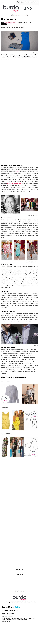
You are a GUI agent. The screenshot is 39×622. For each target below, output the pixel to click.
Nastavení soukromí (22, 619)
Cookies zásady (6, 621)
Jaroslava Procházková (14, 183)
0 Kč (36, 2)
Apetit (3, 613)
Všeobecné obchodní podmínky (10, 618)
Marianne (11, 613)
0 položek (30, 2)
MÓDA (12, 15)
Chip (9, 615)
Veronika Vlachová (9, 22)
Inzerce (11, 616)
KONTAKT (6, 602)
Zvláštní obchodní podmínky (27, 618)
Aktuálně (17, 15)
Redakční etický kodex (15, 602)
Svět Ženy (4, 615)
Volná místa (5, 616)
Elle (7, 613)
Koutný (18, 171)
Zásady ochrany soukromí (9, 619)
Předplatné (25, 602)
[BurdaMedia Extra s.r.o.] (11, 607)
